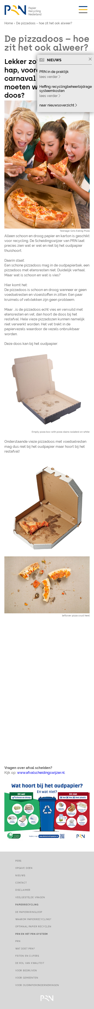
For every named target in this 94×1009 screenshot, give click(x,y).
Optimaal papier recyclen (33, 926)
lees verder (49, 77)
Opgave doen (24, 868)
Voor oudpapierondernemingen (37, 985)
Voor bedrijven (26, 970)
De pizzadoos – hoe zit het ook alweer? (44, 23)
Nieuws (20, 875)
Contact (21, 882)
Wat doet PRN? (25, 948)
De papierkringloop (28, 912)
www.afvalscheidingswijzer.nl (41, 773)
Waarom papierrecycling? (33, 919)
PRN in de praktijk (54, 72)
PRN (18, 941)
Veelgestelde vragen (30, 897)
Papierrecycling (26, 904)
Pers (18, 860)
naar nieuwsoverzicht (57, 105)
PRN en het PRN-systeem (31, 934)
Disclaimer (22, 890)
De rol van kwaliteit (29, 963)
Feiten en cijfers (27, 955)
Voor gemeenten (26, 977)
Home (8, 23)
